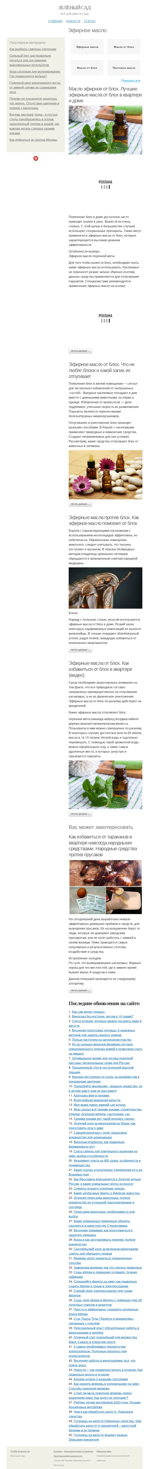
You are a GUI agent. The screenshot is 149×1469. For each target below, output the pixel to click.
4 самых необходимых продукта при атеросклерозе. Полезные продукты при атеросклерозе (98, 1351)
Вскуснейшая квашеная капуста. (97, 1100)
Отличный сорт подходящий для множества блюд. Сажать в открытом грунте (103, 1339)
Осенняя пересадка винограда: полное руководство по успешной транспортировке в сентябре (101, 1202)
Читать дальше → (80, 351)
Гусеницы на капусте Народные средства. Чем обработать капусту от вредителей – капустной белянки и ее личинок (105, 1425)
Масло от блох (87, 68)
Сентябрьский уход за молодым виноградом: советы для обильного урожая (104, 1251)
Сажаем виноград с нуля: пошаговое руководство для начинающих (98, 1134)
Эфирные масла (87, 47)
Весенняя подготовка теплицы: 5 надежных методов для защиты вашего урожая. (102, 1032)
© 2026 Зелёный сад (20, 1451)
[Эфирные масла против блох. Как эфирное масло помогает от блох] (105, 588)
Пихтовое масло (124, 68)
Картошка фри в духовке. (92, 1095)
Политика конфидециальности (68, 1455)
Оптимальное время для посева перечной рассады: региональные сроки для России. (101, 1060)
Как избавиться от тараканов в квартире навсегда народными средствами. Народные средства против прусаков (103, 845)
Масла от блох (124, 47)
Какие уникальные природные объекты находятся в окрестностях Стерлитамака (99, 1223)
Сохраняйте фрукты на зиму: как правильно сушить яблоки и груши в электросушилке (103, 1283)
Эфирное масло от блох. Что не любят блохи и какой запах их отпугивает (101, 370)
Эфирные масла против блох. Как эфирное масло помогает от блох (104, 520)
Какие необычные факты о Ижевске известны (107, 1193)
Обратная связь (104, 1451)
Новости (73, 20)
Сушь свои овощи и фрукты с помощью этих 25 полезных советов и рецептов (105, 1302)
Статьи (89, 20)
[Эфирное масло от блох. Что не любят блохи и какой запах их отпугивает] (105, 474)
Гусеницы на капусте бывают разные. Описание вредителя (98, 1437)
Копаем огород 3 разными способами (101, 1379)
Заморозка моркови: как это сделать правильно (108, 1267)
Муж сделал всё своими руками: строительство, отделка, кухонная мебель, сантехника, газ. (105, 1111)
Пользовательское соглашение (78, 1451)
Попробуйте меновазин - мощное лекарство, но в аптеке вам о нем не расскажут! (105, 1088)
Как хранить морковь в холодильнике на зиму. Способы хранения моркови (104, 1386)
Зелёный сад (74, 7)
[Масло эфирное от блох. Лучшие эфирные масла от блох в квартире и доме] (105, 130)
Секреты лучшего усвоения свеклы (99, 1188)
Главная (55, 20)
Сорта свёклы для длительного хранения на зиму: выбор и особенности (103, 1153)
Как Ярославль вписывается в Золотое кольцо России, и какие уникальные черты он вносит (105, 1181)
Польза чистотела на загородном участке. (102, 1039)
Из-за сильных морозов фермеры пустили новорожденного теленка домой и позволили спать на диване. (105, 1049)
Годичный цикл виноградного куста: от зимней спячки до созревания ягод (35, 87)
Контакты (58, 1451)
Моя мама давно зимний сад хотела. (100, 1104)
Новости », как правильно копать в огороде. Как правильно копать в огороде (105, 1372)
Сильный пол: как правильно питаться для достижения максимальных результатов (30, 60)
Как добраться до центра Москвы (33, 139)
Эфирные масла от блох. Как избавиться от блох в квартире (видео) (100, 669)
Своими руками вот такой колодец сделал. (104, 1118)
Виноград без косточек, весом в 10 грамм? (102, 1016)
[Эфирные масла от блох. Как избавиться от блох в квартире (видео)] (105, 784)
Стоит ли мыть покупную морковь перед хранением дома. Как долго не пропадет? (100, 1395)
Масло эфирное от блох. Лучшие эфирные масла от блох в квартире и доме (105, 94)
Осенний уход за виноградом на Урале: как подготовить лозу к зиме (102, 1125)
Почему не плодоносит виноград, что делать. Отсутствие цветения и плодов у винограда (34, 103)
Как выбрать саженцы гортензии (33, 49)
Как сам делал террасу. (88, 1011)
